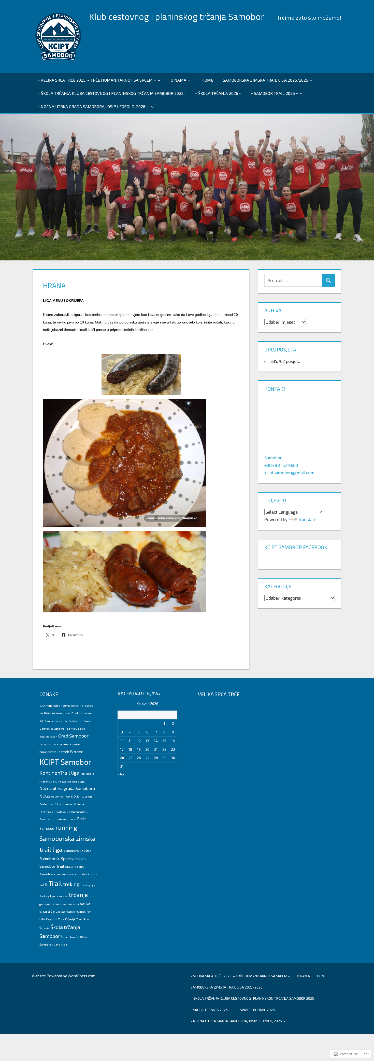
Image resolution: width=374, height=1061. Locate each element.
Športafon (68, 936)
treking (71, 884)
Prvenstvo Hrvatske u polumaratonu (63, 811)
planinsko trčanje (71, 804)
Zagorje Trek (55, 919)
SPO (84, 874)
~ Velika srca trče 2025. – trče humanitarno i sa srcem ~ (97, 80)
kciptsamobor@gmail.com (289, 472)
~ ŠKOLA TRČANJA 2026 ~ (218, 93)
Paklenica (46, 804)
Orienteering (83, 796)
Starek (92, 874)
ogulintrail (58, 796)
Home (207, 80)
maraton (45, 781)
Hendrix (75, 744)
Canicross (51, 721)
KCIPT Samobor (65, 761)
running (66, 827)
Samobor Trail (51, 866)
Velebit (57, 904)
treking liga (87, 885)
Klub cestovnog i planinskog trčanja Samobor (176, 16)
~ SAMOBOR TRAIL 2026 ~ (274, 93)
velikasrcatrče (65, 911)
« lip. (121, 774)
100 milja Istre (49, 705)
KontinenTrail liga (59, 773)
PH (56, 804)
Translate (307, 519)
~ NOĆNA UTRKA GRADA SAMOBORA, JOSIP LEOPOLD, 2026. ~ (93, 106)
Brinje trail (63, 713)
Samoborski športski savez (63, 858)
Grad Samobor (73, 736)
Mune (57, 781)
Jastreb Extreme (70, 751)
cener (63, 721)
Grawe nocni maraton (54, 744)
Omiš (69, 796)
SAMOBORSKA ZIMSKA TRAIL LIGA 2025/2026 (265, 80)
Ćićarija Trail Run (77, 919)
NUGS (44, 795)
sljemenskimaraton (67, 874)
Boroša (49, 713)
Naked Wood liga (73, 781)
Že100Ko (81, 936)
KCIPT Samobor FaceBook (295, 547)
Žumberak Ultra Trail (53, 944)
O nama (178, 80)
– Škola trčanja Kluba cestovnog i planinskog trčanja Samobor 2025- (111, 93)
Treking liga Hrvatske (53, 895)
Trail (55, 883)
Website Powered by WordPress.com (63, 976)
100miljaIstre (70, 705)
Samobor (273, 457)
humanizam (47, 752)
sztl (43, 884)
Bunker (76, 713)
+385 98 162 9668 (281, 465)
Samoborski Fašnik (77, 850)
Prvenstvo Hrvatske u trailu (57, 819)
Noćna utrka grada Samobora (67, 788)
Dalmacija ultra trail (52, 728)
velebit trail (71, 904)
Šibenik (44, 928)
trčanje (78, 894)
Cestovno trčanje (79, 721)
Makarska (87, 773)
